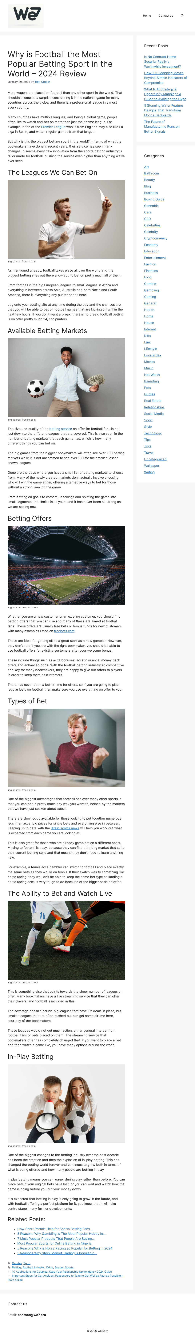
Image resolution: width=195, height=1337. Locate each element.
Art (146, 167)
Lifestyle (150, 349)
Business (151, 193)
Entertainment (155, 258)
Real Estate (152, 401)
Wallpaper (151, 466)
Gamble (17, 1263)
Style (148, 427)
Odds (49, 1267)
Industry (39, 1267)
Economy (151, 245)
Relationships (154, 407)
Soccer (59, 1267)
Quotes (149, 394)
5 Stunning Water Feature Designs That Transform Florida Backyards (163, 110)
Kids (147, 336)
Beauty (149, 180)
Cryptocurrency (155, 238)
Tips (147, 440)
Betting (16, 1267)
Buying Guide (154, 199)
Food (148, 277)
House (149, 323)
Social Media (154, 414)
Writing (149, 472)
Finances (151, 271)
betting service (60, 429)
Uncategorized (155, 459)
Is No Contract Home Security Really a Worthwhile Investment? (162, 61)
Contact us (166, 15)
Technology (153, 433)
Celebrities (152, 225)
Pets (147, 388)
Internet (150, 329)
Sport (26, 1263)
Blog (147, 186)
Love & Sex (152, 355)
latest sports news (65, 828)
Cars (147, 212)
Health (149, 310)
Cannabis (151, 206)
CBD (147, 219)
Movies (149, 362)
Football (27, 1267)
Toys (147, 446)
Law (147, 342)
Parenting (151, 381)
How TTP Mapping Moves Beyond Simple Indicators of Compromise (165, 78)
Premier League (53, 127)
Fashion (150, 264)
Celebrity (151, 232)
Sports (69, 1267)
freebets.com (64, 631)
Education (151, 251)
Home (147, 15)
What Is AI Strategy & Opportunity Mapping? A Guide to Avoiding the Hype (165, 94)
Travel (148, 453)
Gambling (151, 290)
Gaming (150, 297)
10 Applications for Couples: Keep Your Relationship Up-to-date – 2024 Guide (62, 1271)
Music (148, 368)
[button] (182, 15)
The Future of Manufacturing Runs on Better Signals (162, 126)
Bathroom (151, 173)
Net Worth (152, 375)
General (150, 303)
